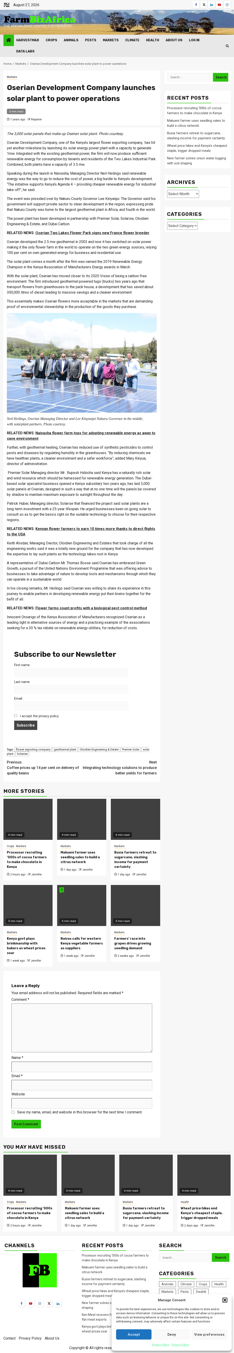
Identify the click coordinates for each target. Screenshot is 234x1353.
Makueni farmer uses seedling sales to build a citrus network (80, 857)
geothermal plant (65, 749)
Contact (9, 1338)
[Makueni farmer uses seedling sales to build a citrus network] (88, 1175)
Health (152, 40)
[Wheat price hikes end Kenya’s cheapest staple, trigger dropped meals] (204, 1175)
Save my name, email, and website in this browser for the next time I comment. (79, 1112)
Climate (132, 40)
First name (22, 665)
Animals (71, 40)
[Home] (8, 40)
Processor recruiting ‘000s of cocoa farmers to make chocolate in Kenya (29, 1213)
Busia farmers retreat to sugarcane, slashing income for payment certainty (146, 1213)
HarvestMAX (27, 40)
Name (17, 1057)
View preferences (209, 1334)
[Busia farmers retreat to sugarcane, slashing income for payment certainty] (146, 1175)
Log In (194, 40)
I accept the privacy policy (39, 716)
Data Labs (25, 51)
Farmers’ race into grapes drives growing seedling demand (132, 943)
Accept (134, 1334)
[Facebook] (21, 1303)
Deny (172, 1334)
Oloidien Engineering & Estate (99, 749)
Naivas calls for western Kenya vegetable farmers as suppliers (82, 943)
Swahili (201, 1291)
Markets (111, 40)
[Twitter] (48, 1303)
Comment (20, 999)
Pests (90, 40)
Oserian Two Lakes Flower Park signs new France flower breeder (92, 233)
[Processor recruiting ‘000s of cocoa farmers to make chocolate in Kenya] (30, 1175)
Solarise (22, 753)
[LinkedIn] (58, 1303)
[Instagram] (39, 1303)
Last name (22, 682)
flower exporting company (33, 749)
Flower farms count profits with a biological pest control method (91, 608)
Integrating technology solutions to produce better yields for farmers (120, 767)
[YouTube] (30, 1303)
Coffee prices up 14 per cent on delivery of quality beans (43, 767)
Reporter (36, 119)
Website (18, 1094)
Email (18, 699)
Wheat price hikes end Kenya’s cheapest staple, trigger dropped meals (202, 1213)
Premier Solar (130, 749)
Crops (51, 40)
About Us (174, 40)
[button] (225, 1300)
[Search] (227, 45)
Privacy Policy (160, 1344)
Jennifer (36, 874)
